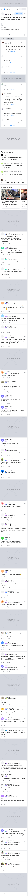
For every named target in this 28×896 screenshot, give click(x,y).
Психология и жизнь (13, 572)
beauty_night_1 (7, 163)
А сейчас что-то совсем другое (14, 592)
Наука (12, 155)
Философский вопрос (10, 14)
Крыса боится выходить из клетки (12, 182)
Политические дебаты (13, 633)
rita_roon (5, 171)
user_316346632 (7, 179)
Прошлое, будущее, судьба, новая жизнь (14, 796)
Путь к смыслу (11, 337)
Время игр (10, 515)
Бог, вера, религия (12, 259)
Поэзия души (11, 504)
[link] (10, 199)
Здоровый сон (11, 171)
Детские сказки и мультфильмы (14, 234)
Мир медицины (14, 163)
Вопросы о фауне (14, 179)
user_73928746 (7, 155)
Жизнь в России (12, 327)
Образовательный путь (14, 539)
